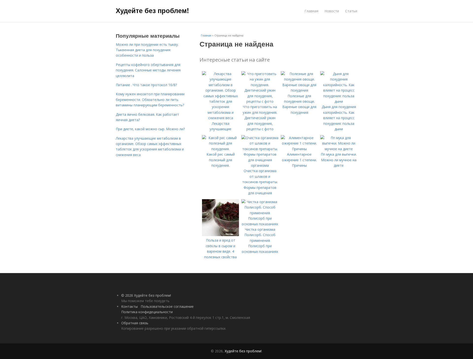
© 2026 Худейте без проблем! (146, 295)
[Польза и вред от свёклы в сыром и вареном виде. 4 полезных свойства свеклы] (220, 234)
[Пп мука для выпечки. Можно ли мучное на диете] (338, 149)
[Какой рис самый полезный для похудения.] (220, 149)
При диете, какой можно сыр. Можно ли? (150, 129)
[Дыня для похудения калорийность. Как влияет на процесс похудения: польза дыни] (338, 101)
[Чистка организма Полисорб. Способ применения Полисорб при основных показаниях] (259, 224)
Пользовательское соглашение (167, 306)
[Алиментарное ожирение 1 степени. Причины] (299, 149)
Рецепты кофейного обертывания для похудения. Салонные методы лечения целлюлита (148, 70)
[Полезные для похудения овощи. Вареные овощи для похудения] (299, 90)
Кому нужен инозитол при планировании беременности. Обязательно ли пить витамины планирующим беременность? (150, 99)
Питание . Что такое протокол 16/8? (146, 84)
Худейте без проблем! (152, 10)
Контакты (129, 306)
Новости (331, 11)
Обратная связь (134, 323)
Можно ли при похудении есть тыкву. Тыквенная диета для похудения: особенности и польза (147, 50)
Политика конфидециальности (147, 312)
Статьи (351, 11)
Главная (311, 11)
